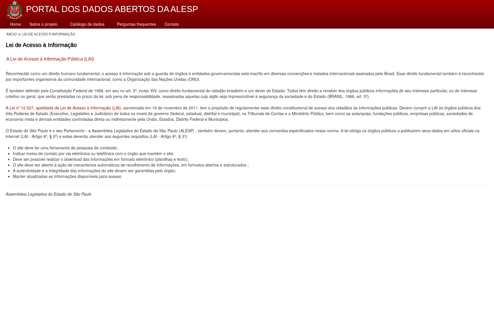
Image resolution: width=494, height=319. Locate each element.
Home (15, 24)
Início (11, 34)
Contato (172, 24)
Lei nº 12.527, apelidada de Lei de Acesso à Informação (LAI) (65, 108)
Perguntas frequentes (136, 24)
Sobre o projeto (44, 24)
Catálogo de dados (87, 24)
